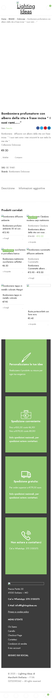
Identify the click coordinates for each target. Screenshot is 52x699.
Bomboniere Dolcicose (19, 171)
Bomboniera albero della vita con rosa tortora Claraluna (36, 232)
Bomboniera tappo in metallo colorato (12, 297)
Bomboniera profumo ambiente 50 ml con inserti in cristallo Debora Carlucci (12, 230)
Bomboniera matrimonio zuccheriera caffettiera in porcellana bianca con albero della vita (13, 263)
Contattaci (12, 639)
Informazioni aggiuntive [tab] (32, 188)
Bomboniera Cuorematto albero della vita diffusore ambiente (36, 270)
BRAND (12, 19)
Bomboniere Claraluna (38, 225)
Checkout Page (15, 635)
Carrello (11, 631)
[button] (32, 242)
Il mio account (14, 648)
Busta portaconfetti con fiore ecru (38, 313)
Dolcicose (21, 19)
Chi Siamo (12, 626)
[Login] (36, 695)
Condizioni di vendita (17, 643)
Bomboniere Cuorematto (33, 260)
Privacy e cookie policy (18, 611)
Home (3, 19)
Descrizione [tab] (8, 188)
